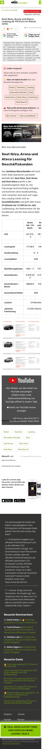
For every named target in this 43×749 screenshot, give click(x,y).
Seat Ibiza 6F (21, 102)
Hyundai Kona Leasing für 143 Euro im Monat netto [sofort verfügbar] (20, 640)
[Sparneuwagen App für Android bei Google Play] (19, 501)
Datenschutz (15, 744)
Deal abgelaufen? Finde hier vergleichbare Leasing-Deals (21, 730)
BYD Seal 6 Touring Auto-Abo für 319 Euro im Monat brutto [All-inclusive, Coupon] (20, 630)
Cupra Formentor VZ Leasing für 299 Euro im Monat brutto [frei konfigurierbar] (20, 672)
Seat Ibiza (33, 97)
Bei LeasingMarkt (29, 115)
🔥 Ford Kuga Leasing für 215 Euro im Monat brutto (21, 665)
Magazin (8, 714)
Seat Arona (10, 97)
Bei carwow (12, 115)
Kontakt (7, 719)
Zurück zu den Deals (10, 10)
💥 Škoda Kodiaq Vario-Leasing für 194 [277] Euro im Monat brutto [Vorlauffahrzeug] (21, 695)
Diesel (12, 87)
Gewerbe (21, 87)
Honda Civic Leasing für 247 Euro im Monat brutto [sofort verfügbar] (20, 702)
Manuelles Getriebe (18, 92)
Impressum (6, 744)
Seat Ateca (22, 97)
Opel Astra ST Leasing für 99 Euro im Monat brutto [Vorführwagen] (20, 687)
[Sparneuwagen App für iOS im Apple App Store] (7, 501)
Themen (20, 719)
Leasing (30, 87)
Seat (31, 92)
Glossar (21, 714)
